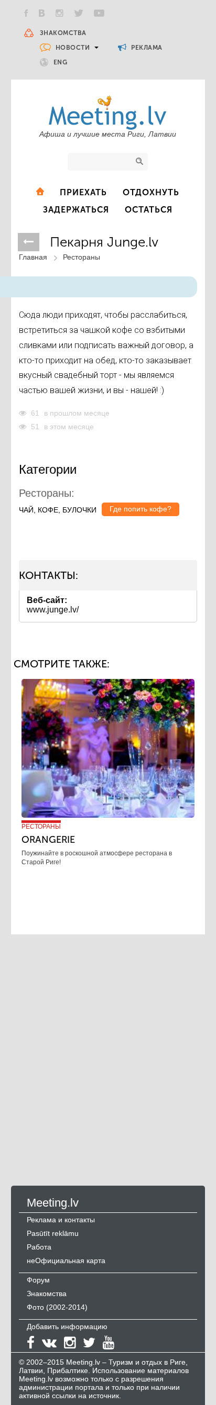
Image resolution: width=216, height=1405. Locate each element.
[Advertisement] (108, 1049)
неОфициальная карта (66, 1260)
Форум (38, 1280)
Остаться (148, 210)
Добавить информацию (67, 1326)
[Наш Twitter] (78, 13)
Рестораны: (46, 493)
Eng (60, 62)
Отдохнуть (151, 192)
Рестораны (81, 257)
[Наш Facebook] (26, 13)
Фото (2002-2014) (57, 1307)
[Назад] (28, 242)
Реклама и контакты (61, 1220)
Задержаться (76, 210)
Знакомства (63, 33)
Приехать (83, 192)
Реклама (146, 47)
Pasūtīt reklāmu (53, 1233)
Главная (33, 257)
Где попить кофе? (140, 509)
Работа (39, 1247)
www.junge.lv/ (53, 609)
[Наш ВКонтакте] (42, 13)
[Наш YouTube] (99, 13)
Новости (73, 47)
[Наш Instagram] (59, 13)
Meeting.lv (53, 1202)
